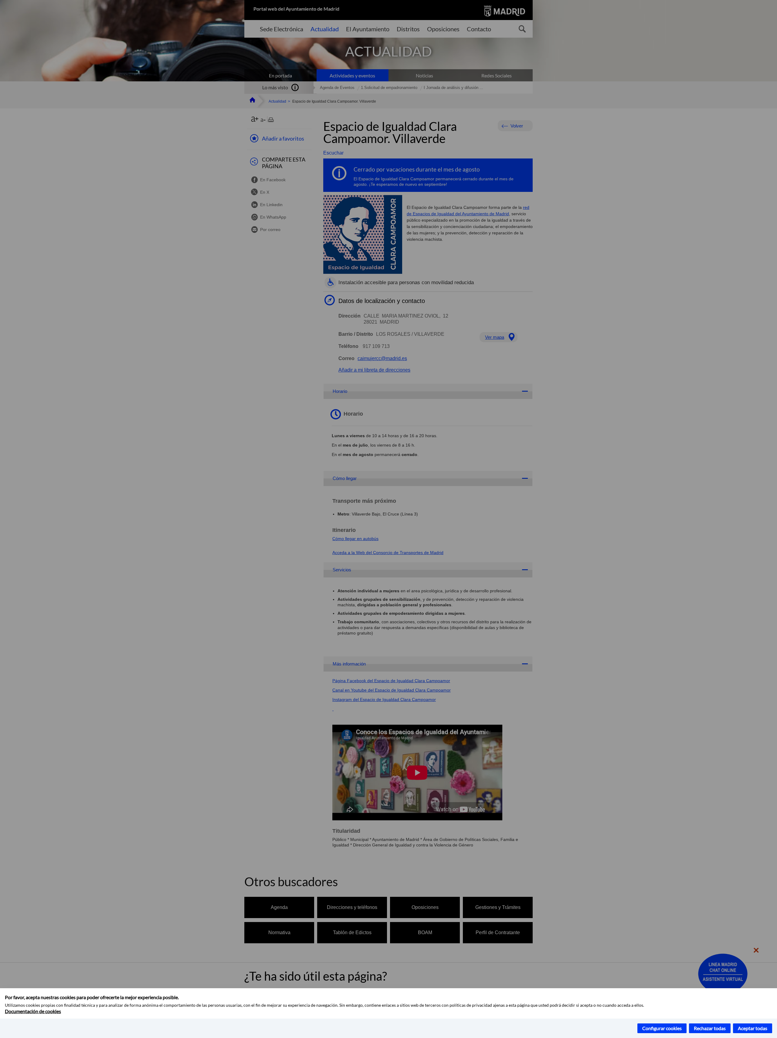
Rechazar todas (710, 1028)
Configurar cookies (662, 1028)
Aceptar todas (752, 1028)
